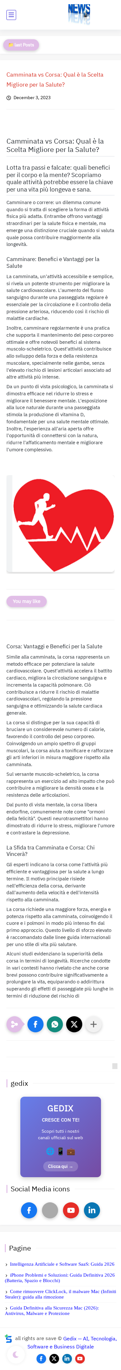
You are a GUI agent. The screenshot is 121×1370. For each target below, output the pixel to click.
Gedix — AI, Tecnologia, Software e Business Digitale (72, 1343)
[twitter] (54, 1359)
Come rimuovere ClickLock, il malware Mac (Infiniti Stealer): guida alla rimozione (60, 1294)
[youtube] (71, 1210)
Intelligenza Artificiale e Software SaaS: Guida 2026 (62, 1264)
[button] (35, 1024)
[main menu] (11, 15)
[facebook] (29, 1210)
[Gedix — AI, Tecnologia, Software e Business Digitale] (79, 15)
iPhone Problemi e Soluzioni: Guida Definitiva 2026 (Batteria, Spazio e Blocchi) (60, 1277)
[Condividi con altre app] (94, 1024)
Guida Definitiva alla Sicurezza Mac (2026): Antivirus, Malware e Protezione (52, 1310)
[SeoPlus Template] (8, 1338)
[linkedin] (92, 1210)
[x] (50, 1210)
